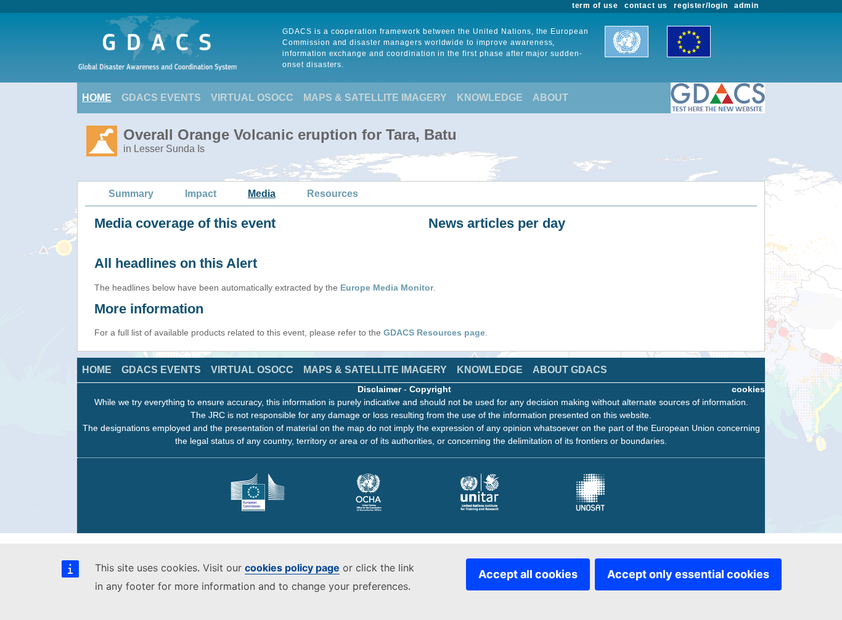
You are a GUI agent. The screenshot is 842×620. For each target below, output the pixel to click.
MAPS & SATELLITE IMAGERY (375, 97)
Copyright (430, 389)
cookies (748, 389)
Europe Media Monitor (386, 287)
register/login (701, 5)
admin (746, 5)
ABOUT (550, 97)
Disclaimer (379, 389)
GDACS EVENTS (161, 97)
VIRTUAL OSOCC (252, 97)
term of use (595, 5)
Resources (332, 193)
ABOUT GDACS (570, 369)
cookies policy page (292, 568)
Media (262, 193)
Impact (200, 193)
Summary (130, 193)
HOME (97, 97)
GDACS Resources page (434, 332)
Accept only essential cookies (688, 574)
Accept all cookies (528, 574)
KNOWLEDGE (490, 97)
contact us (646, 5)
